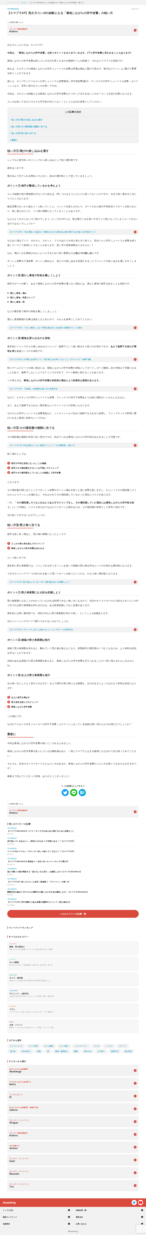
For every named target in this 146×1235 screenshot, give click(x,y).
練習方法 (114, 1051)
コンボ (96, 1046)
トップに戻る (8, 1210)
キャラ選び (64, 1046)
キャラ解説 (48, 1046)
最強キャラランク (10, 1217)
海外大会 (87, 1051)
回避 (39, 1051)
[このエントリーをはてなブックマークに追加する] (82, 792)
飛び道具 (128, 1051)
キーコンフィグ (16, 1046)
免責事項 (6, 1224)
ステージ (122, 1046)
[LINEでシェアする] (73, 792)
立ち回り (101, 1051)
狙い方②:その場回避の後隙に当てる (28, 126)
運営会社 (79, 1217)
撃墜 (76, 1051)
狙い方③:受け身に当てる (22, 133)
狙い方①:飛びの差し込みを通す (26, 119)
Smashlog (9, 1202)
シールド (109, 1046)
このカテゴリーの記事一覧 (73, 913)
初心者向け (26, 1051)
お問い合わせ (81, 1224)
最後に (13, 140)
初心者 (12, 1051)
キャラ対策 (33, 1046)
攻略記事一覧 (81, 1210)
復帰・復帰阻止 (61, 1051)
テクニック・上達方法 (19, 3)
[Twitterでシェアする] (65, 792)
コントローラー (81, 1046)
